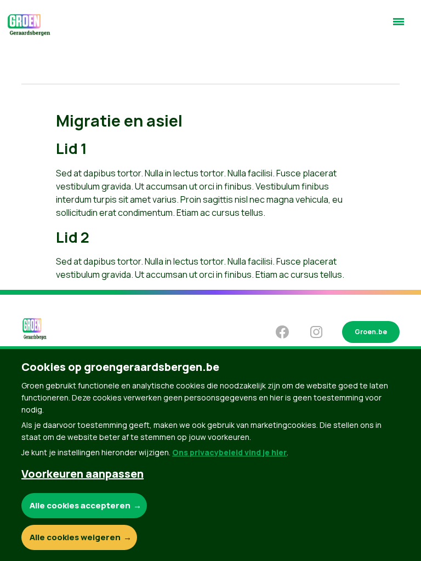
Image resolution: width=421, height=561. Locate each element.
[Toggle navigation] (398, 26)
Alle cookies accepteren (80, 505)
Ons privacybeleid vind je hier (229, 452)
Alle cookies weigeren (75, 537)
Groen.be (371, 331)
